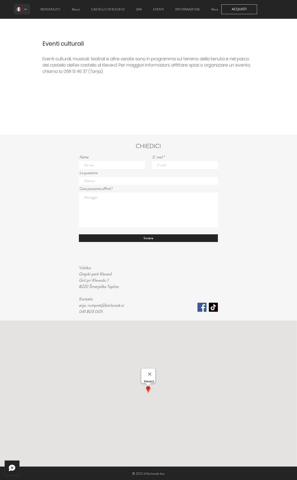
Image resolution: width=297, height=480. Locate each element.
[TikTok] (213, 307)
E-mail (157, 157)
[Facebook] (202, 307)
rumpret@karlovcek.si (105, 305)
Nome (83, 157)
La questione (88, 173)
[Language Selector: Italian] (21, 9)
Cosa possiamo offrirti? (96, 189)
